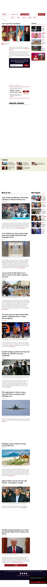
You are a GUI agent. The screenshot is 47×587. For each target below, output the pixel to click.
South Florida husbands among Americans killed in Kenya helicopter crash (11, 165)
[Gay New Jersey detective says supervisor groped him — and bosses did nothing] (36, 48)
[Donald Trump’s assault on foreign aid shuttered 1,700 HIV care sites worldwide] (16, 367)
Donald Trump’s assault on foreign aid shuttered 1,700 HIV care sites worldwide (15, 354)
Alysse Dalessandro (5, 201)
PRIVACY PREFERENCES (31, 571)
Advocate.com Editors (7, 43)
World (5, 20)
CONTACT (6, 571)
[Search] (36, 14)
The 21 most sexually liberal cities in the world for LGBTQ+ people (26, 165)
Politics (12, 17)
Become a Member (26, 91)
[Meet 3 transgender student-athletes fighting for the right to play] (36, 204)
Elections (43, 229)
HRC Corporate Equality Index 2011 (41, 163)
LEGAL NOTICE (40, 571)
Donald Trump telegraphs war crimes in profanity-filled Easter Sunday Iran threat (15, 532)
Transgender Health (44, 33)
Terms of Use (39, 578)
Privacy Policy (32, 578)
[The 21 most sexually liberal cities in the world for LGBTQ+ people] (19, 163)
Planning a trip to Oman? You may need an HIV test (14, 445)
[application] (38, 57)
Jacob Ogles (4, 357)
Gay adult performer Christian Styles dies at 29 (44, 200)
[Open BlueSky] (13, 14)
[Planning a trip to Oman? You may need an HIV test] (16, 457)
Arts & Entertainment (44, 216)
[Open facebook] (11, 14)
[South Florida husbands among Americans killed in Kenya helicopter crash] (4, 163)
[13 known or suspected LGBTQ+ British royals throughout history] (19, 167)
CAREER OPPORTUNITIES (14, 571)
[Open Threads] (15, 14)
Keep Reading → (22, 228)
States (43, 209)
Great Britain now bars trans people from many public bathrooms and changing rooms (15, 235)
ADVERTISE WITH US (20, 571)
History (30, 17)
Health (24, 17)
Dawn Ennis (4, 239)
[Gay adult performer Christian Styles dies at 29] (36, 198)
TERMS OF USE (36, 571)
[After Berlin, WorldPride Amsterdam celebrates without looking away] (16, 211)
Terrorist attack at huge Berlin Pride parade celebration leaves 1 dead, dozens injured (15, 316)
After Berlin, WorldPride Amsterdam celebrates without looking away (15, 198)
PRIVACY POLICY (25, 571)
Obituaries (43, 196)
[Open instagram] (17, 14)
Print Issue (43, 202)
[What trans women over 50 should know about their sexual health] (36, 35)
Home (3, 20)
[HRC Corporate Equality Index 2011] (34, 163)
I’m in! (26, 65)
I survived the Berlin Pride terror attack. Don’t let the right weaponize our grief (15, 275)
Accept (38, 582)
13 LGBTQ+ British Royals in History (26, 168)
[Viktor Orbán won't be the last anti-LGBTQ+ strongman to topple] (16, 494)
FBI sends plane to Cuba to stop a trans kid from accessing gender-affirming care (14, 394)
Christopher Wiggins (5, 320)
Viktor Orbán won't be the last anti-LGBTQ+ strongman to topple (14, 482)
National (43, 26)
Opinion (34, 17)
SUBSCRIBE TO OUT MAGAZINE (4, 14)
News (18, 17)
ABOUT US (9, 571)
